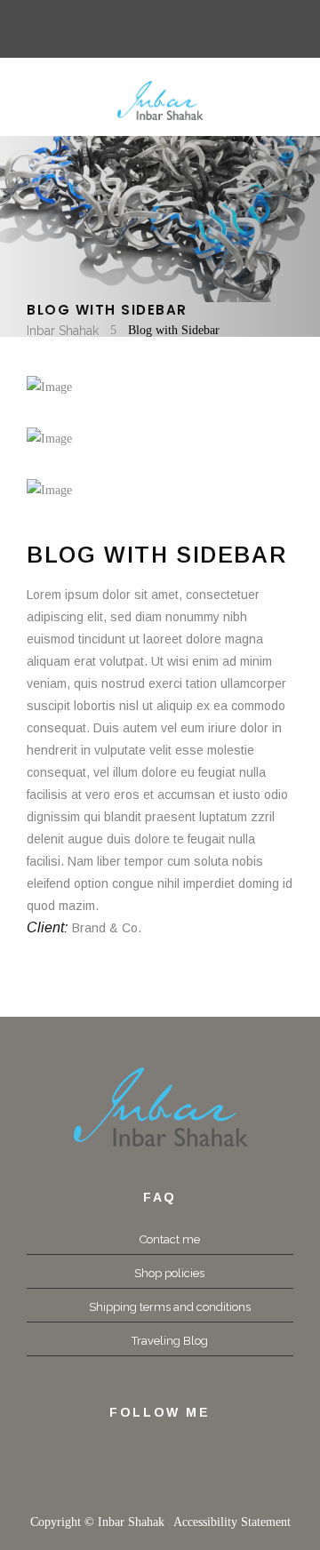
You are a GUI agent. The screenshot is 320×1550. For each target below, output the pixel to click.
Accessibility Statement (232, 1522)
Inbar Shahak (63, 330)
